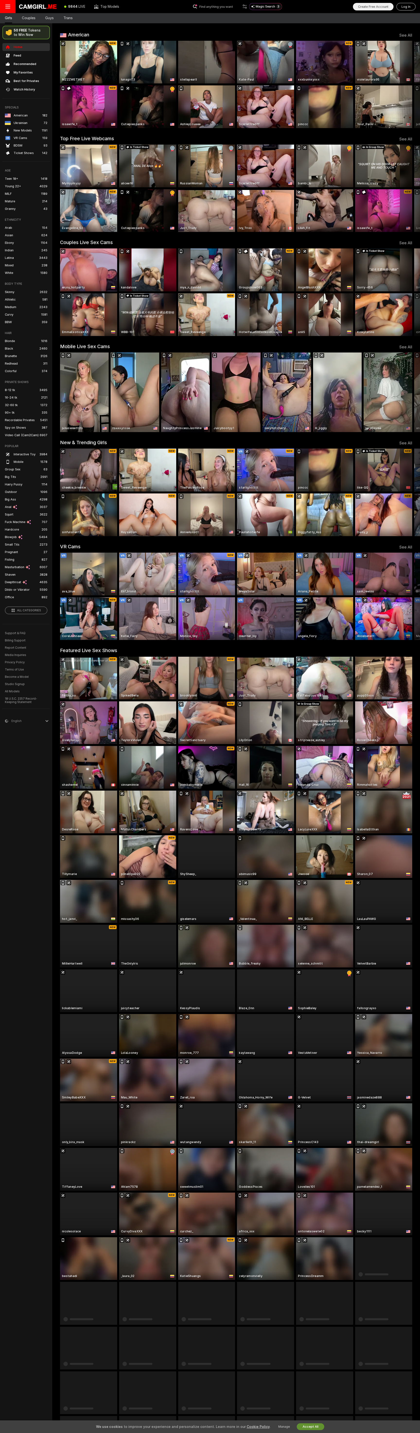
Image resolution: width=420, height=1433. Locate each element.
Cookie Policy (258, 1427)
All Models (12, 691)
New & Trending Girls (83, 442)
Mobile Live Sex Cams (85, 346)
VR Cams (70, 546)
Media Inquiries (15, 655)
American (78, 35)
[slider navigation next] (408, 84)
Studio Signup (15, 684)
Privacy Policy (15, 662)
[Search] (244, 6)
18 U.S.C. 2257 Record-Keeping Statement (21, 700)
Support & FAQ (15, 633)
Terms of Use (14, 669)
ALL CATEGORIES (29, 610)
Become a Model (17, 677)
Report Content (15, 647)
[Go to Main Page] (38, 6)
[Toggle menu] (8, 6)
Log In (406, 6)
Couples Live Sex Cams (86, 242)
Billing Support (15, 640)
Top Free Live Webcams (87, 138)
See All (405, 35)
